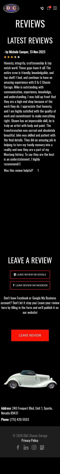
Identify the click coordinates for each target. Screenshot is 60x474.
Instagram (34, 447)
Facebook (18, 447)
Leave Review (30, 335)
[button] (5, 57)
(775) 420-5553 (42, 8)
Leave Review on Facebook (32, 285)
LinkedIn (26, 447)
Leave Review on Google (31, 274)
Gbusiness (42, 447)
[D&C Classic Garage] (11, 8)
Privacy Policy (30, 440)
